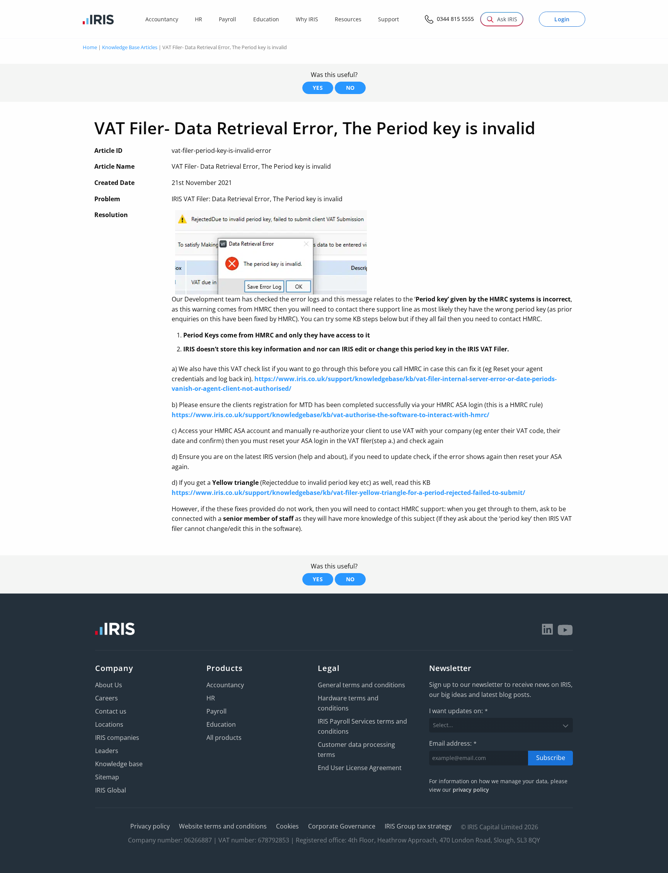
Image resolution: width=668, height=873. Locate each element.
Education (221, 724)
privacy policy (471, 789)
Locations (109, 724)
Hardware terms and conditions (348, 703)
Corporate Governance (341, 826)
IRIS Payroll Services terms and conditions (362, 726)
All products (224, 737)
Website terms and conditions (223, 826)
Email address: (453, 743)
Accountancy (225, 685)
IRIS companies (117, 737)
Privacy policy (150, 826)
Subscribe (550, 757)
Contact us (110, 711)
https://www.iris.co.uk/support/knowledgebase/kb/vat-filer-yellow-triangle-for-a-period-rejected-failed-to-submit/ (348, 492)
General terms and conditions (361, 685)
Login (562, 19)
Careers (106, 698)
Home (90, 47)
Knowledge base (119, 764)
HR (210, 698)
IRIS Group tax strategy (418, 826)
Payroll (216, 711)
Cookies (287, 826)
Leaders (106, 750)
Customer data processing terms (356, 749)
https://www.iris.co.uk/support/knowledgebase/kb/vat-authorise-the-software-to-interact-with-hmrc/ (330, 415)
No (350, 87)
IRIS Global (110, 790)
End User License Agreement (360, 767)
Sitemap (107, 777)
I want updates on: (458, 711)
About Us (108, 685)
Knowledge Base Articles (129, 47)
